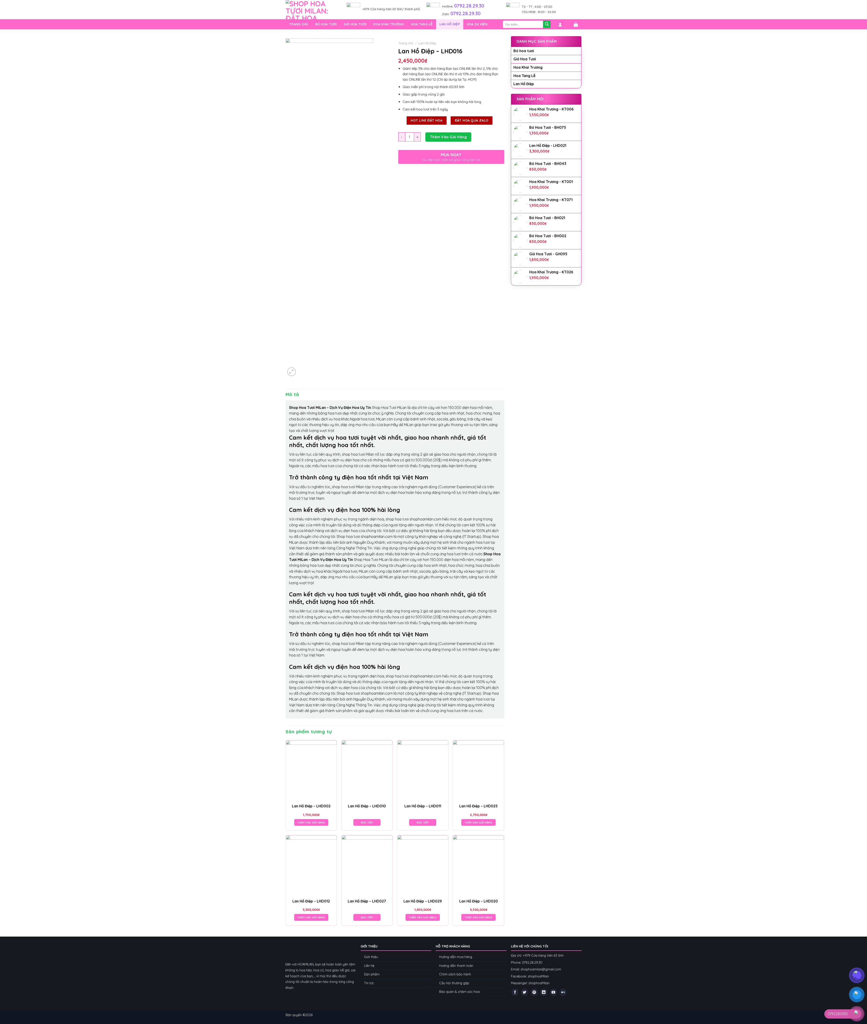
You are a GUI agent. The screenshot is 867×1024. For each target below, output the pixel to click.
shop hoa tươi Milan (358, 454)
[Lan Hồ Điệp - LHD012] (311, 865)
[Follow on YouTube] (553, 992)
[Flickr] (563, 992)
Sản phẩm (372, 974)
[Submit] (546, 24)
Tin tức (369, 983)
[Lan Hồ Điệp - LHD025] (478, 770)
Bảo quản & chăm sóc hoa (459, 992)
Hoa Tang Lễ (422, 24)
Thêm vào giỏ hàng (448, 137)
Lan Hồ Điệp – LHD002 (311, 806)
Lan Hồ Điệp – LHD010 (367, 806)
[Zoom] (291, 371)
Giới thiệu (371, 957)
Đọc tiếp (367, 822)
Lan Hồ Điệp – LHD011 (422, 806)
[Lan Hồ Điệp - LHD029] (422, 865)
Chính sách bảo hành (455, 974)
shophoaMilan (538, 976)
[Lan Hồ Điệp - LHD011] (422, 770)
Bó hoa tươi (326, 24)
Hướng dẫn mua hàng (456, 957)
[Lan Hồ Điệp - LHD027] (367, 865)
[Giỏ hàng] (575, 24)
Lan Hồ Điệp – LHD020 (478, 901)
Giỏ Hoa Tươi (355, 24)
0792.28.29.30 (469, 6)
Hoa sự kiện (477, 24)
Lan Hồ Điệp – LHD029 (422, 901)
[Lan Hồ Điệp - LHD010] (367, 770)
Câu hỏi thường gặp (454, 983)
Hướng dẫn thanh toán (456, 966)
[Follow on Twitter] (524, 992)
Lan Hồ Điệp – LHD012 (311, 901)
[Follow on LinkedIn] (544, 992)
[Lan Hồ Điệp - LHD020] (478, 865)
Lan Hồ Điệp (449, 24)
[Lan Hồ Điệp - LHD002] (311, 770)
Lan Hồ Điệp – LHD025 (478, 806)
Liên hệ (369, 966)
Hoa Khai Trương (388, 24)
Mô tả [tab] (292, 394)
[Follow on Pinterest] (534, 992)
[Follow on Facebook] (515, 992)
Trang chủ (298, 24)
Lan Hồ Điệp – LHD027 (367, 901)
